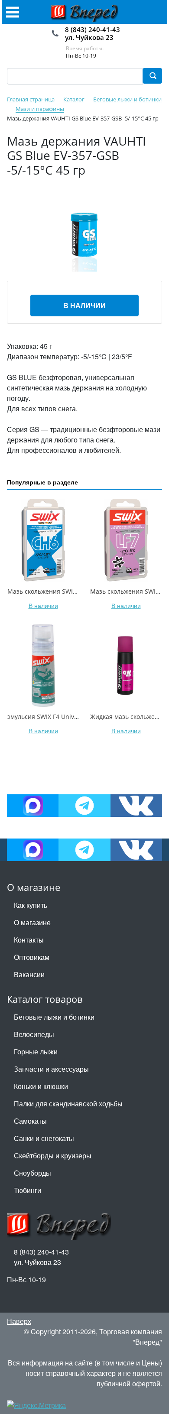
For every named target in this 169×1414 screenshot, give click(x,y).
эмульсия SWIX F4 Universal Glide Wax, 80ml (71, 716)
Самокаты (30, 1121)
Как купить (30, 905)
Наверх (19, 1321)
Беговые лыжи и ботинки (54, 1017)
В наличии (84, 305)
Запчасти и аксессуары (51, 1069)
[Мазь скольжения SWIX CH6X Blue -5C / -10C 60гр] (43, 540)
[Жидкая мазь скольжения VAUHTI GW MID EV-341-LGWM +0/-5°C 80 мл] (126, 665)
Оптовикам (31, 957)
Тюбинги (27, 1190)
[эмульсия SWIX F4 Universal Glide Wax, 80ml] (43, 665)
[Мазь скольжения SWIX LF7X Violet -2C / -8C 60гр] (126, 540)
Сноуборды (32, 1173)
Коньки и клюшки (41, 1086)
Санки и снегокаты (44, 1138)
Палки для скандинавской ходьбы (68, 1103)
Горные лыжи (36, 1051)
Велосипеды (34, 1034)
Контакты (29, 940)
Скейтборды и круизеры (52, 1155)
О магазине (32, 922)
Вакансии (29, 974)
